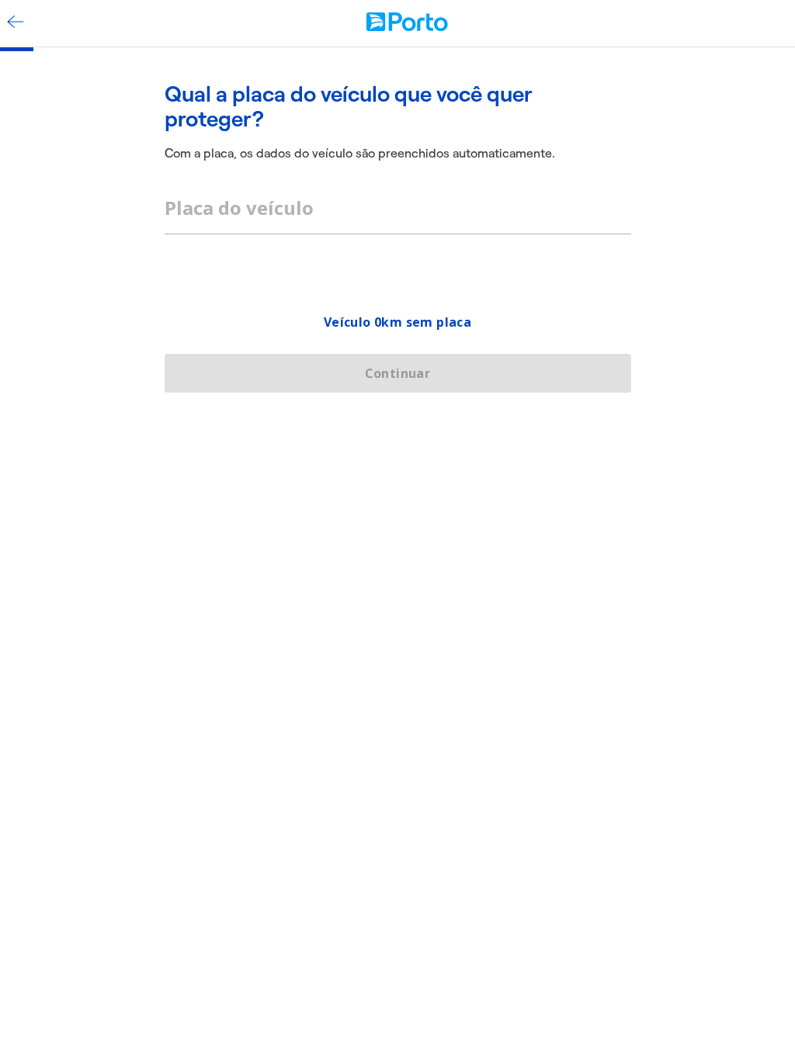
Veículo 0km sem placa (397, 322)
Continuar (398, 373)
